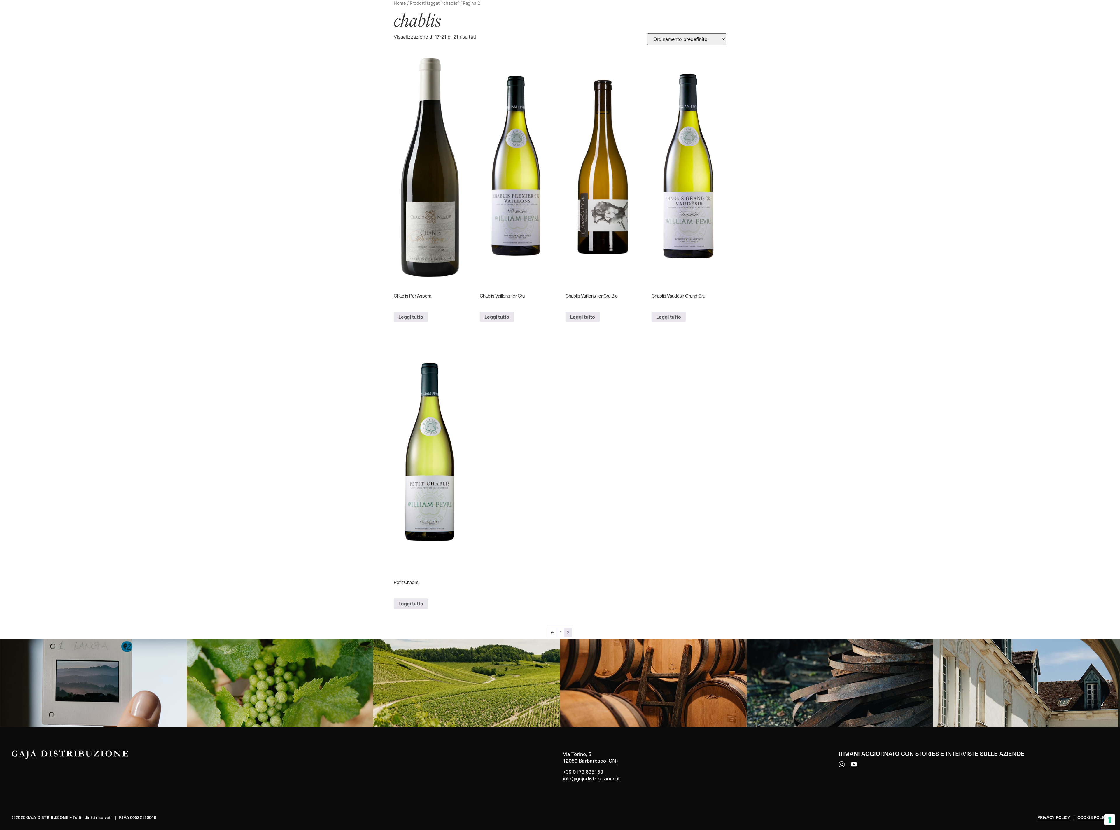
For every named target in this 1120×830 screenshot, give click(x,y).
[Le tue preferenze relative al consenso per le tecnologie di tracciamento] (1109, 819)
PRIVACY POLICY (1053, 817)
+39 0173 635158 (583, 771)
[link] (93, 683)
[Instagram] (842, 764)
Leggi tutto (410, 317)
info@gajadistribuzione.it (591, 778)
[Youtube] (854, 764)
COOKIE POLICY (1092, 817)
